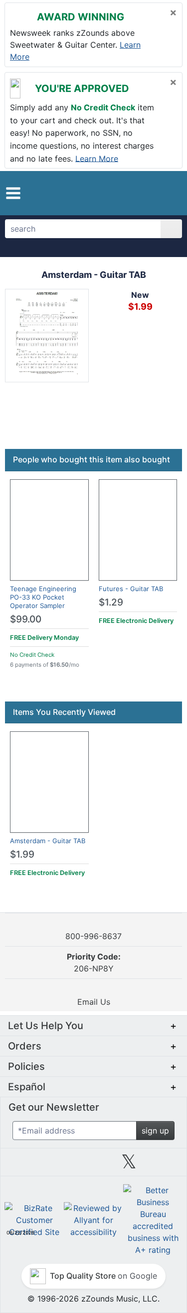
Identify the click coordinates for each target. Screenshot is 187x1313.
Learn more (96, 158)
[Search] (171, 228)
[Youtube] (164, 1165)
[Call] (169, 193)
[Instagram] (93, 1165)
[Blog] (22, 1165)
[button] (13, 193)
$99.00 (25, 619)
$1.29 (111, 602)
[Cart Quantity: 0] (133, 193)
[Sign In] (153, 193)
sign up (155, 1131)
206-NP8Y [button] (94, 962)
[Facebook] (57, 1165)
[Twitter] (129, 1165)
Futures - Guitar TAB (131, 589)
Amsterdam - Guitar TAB (47, 841)
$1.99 (22, 854)
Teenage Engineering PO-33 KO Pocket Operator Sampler (43, 597)
